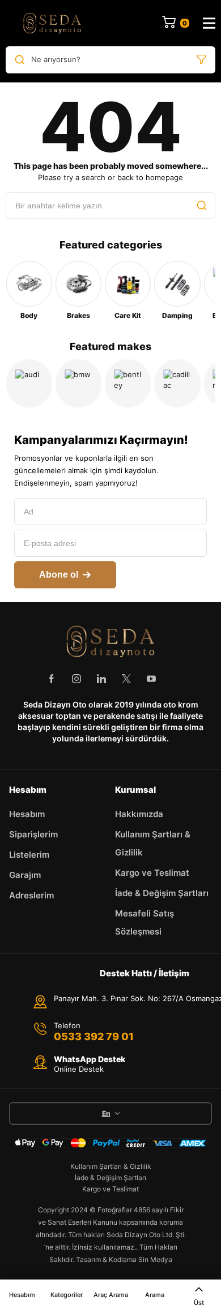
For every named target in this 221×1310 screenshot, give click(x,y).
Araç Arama (111, 1295)
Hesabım (22, 1295)
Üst (199, 1303)
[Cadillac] (177, 383)
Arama (154, 1295)
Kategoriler (66, 1295)
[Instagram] (76, 678)
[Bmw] (78, 383)
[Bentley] (127, 383)
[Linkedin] (101, 678)
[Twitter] (126, 678)
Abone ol (58, 574)
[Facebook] (51, 678)
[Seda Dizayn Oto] (52, 23)
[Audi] (29, 383)
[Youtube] (151, 678)
